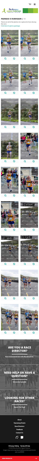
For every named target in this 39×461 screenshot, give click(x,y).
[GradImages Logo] (11, 6)
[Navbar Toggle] (34, 4)
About (20, 420)
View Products (7, 458)
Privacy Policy (14, 446)
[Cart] (30, 4)
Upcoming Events (19, 423)
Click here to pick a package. (10, 26)
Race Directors (19, 426)
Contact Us (19, 433)
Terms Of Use (25, 446)
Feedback (19, 429)
